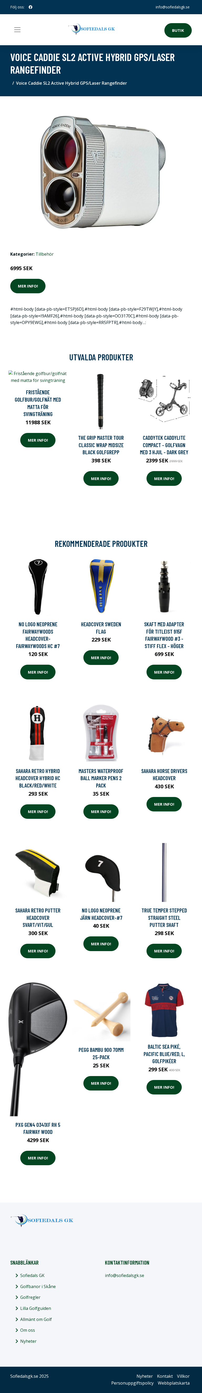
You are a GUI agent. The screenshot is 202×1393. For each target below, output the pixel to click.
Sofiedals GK (32, 1275)
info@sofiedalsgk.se (173, 6)
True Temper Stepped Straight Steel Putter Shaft (164, 917)
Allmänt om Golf (36, 1319)
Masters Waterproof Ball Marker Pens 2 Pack (101, 778)
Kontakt (165, 1376)
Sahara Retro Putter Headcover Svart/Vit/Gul (37, 917)
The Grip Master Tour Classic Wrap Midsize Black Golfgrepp (101, 444)
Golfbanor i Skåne (38, 1286)
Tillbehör (45, 254)
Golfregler (30, 1297)
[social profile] (30, 7)
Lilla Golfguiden (35, 1308)
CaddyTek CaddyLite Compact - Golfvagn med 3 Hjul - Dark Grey (164, 444)
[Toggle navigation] (17, 30)
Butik (178, 30)
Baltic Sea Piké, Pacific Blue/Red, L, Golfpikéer (164, 1053)
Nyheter (28, 1341)
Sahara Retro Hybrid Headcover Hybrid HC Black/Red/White (38, 778)
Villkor (183, 1376)
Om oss (27, 1330)
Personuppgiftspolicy (132, 1383)
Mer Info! (28, 286)
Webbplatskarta (174, 1383)
